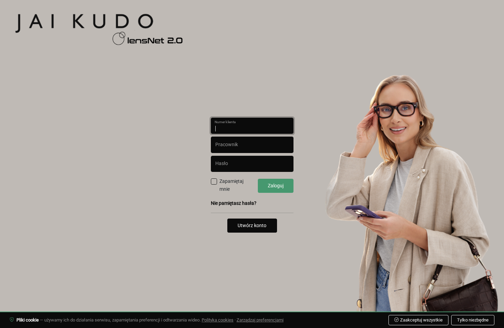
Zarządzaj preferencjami (260, 320)
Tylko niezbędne (473, 320)
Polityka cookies (217, 320)
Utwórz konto (252, 226)
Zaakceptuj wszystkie (421, 320)
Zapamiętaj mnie (231, 185)
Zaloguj (276, 186)
